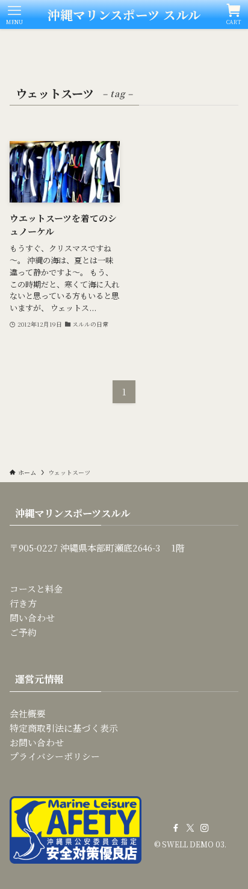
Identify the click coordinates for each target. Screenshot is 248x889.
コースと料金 (36, 588)
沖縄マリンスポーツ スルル (124, 14)
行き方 (23, 603)
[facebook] (175, 828)
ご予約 (23, 632)
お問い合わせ (37, 742)
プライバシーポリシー (55, 756)
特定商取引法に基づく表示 (64, 727)
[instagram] (204, 828)
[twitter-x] (190, 828)
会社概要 (28, 713)
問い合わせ (32, 617)
